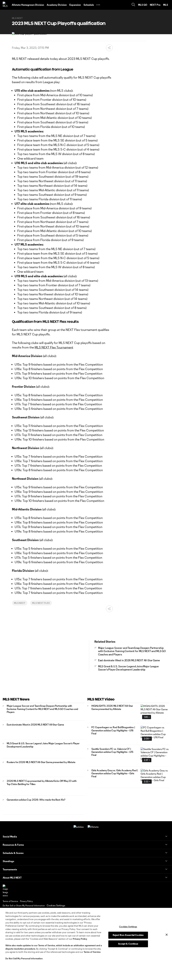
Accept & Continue (128, 943)
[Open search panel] (133, 5)
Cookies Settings (56, 905)
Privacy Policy (80, 939)
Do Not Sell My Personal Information (24, 958)
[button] (98, 5)
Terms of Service (46, 945)
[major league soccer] (5, 891)
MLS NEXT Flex (41, 603)
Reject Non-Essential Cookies (128, 935)
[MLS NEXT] (6, 5)
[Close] (166, 934)
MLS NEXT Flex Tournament (54, 347)
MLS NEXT (20, 603)
